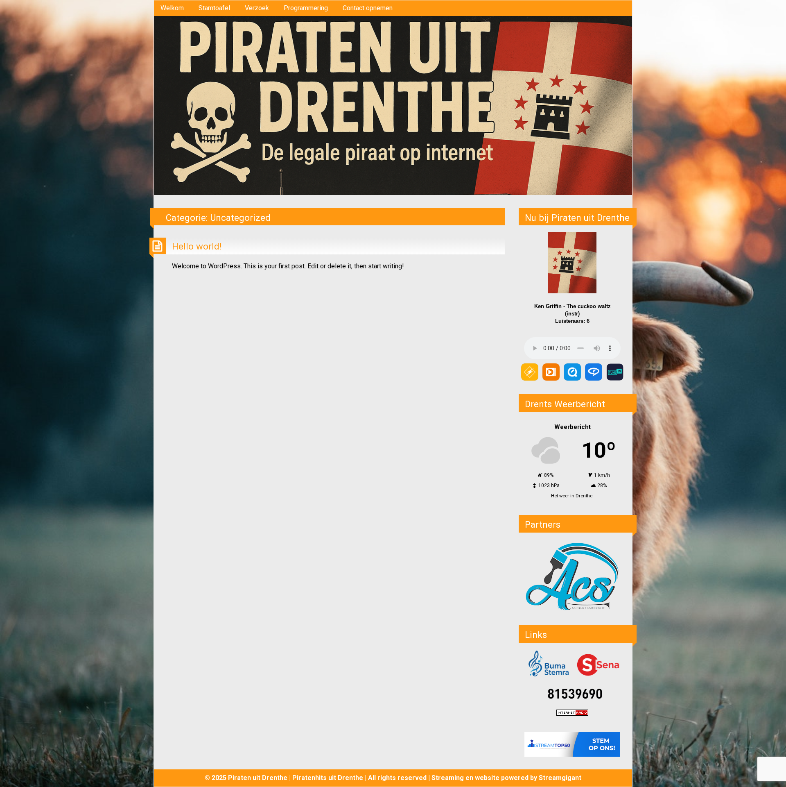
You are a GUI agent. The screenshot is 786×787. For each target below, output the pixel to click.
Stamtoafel (214, 8)
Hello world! (197, 246)
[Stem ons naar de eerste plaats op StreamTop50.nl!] (572, 744)
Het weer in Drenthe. (572, 496)
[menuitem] (172, 8)
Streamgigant (560, 778)
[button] (572, 576)
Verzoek (257, 8)
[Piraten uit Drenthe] (393, 105)
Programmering (306, 8)
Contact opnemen (368, 8)
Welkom (172, 8)
